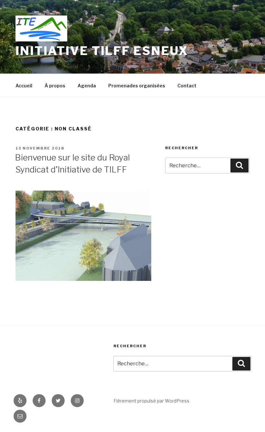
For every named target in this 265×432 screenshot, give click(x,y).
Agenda (87, 85)
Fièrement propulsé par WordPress (151, 401)
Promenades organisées (136, 85)
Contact (186, 85)
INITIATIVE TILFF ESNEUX (102, 51)
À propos (55, 85)
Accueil (24, 85)
